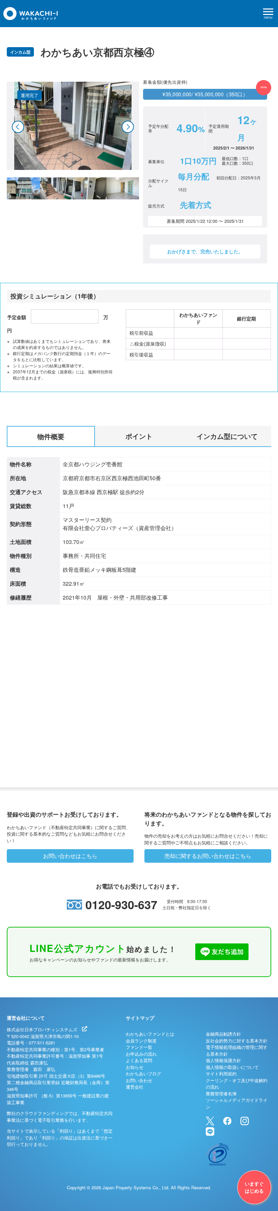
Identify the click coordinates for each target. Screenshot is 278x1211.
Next (128, 127)
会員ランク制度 (141, 1040)
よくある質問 (139, 1060)
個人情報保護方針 (223, 1060)
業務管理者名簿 (221, 1093)
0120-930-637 (121, 904)
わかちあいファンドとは (150, 1034)
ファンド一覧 (139, 1047)
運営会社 (134, 1086)
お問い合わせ (139, 1080)
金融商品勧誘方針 (223, 1034)
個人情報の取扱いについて (232, 1067)
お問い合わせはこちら (70, 856)
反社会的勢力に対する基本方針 (236, 1040)
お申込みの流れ (141, 1054)
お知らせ (134, 1067)
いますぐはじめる (254, 1187)
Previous (18, 127)
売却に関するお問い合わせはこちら (207, 856)
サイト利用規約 (221, 1073)
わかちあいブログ (143, 1073)
